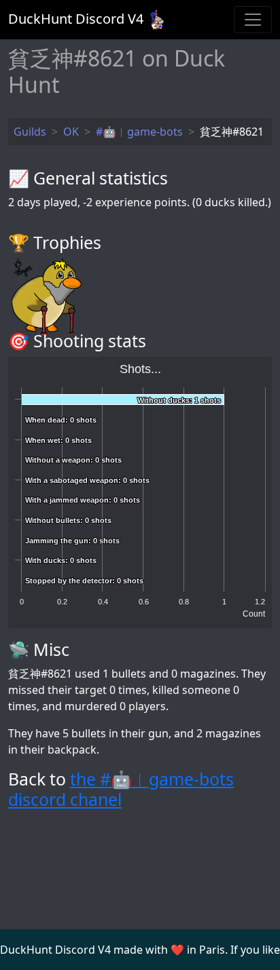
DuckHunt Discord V (75, 18)
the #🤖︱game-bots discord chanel (121, 789)
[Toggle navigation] (253, 19)
